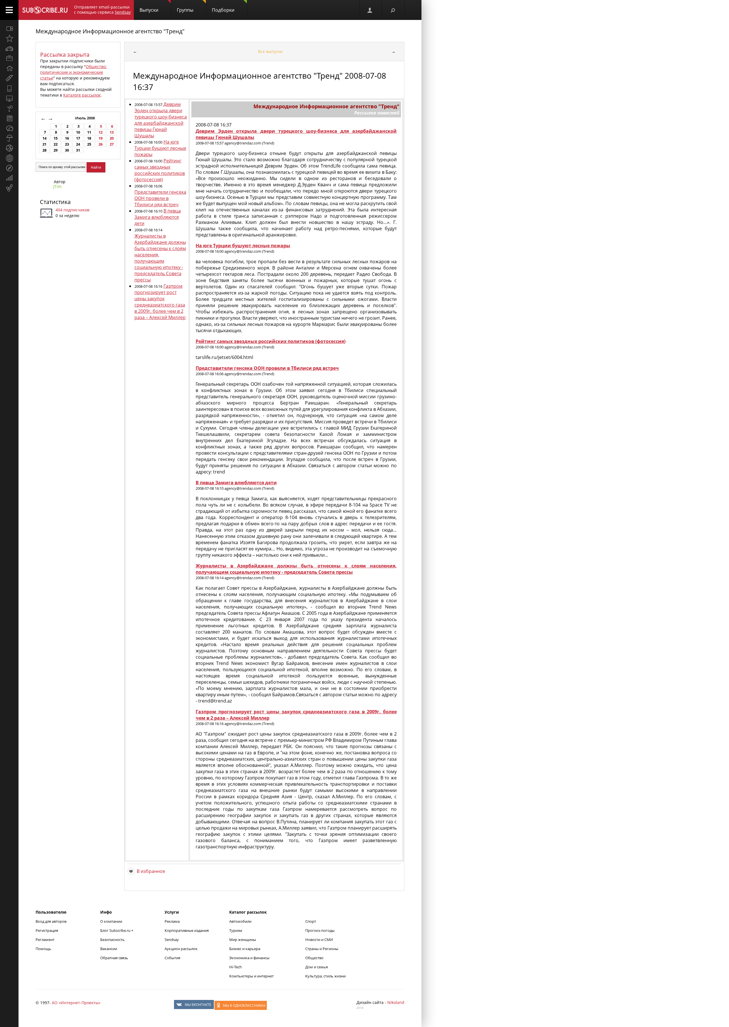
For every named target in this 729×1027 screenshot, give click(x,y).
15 (56, 138)
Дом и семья (316, 966)
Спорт (310, 921)
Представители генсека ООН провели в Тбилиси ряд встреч (160, 198)
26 (101, 144)
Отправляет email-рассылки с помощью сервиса (102, 9)
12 (101, 132)
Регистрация (47, 930)
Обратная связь (114, 957)
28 (44, 150)
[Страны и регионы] (9, 158)
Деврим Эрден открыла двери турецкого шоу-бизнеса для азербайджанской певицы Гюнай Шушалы (160, 120)
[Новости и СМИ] (9, 118)
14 (44, 138)
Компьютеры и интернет (251, 976)
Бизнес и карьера (244, 948)
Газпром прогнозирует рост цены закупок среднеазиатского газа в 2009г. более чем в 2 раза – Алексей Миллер (160, 301)
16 (67, 138)
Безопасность (112, 939)
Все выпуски (270, 51)
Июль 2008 (85, 118)
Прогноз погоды (320, 930)
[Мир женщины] (9, 78)
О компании (111, 921)
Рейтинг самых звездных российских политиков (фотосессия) (159, 170)
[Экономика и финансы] (9, 178)
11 (89, 132)
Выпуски (149, 10)
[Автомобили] (9, 48)
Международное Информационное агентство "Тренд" (110, 31)
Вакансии (108, 948)
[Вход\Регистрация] (370, 10)
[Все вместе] (9, 28)
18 (89, 138)
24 (78, 144)
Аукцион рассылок (181, 948)
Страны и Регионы (321, 948)
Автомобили (240, 921)
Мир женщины (242, 939)
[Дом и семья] (9, 68)
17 (78, 138)
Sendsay (172, 939)
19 (101, 138)
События (172, 957)
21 (44, 144)
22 (56, 144)
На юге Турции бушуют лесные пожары (160, 148)
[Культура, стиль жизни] (9, 108)
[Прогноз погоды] (9, 138)
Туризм (235, 930)
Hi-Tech (235, 966)
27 (112, 144)
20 (112, 138)
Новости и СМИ (319, 939)
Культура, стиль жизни (325, 976)
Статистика (55, 202)
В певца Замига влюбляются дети (157, 217)
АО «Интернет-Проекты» (76, 1002)
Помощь (43, 948)
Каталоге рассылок (82, 95)
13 (112, 132)
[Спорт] (9, 148)
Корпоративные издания (187, 930)
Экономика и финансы (249, 957)
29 (56, 150)
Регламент (45, 939)
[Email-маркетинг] (9, 188)
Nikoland (395, 1002)
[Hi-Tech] (9, 88)
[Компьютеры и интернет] (9, 98)
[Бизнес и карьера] (9, 58)
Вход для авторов (51, 921)
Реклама (172, 921)
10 (78, 132)
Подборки (223, 10)
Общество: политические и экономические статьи (73, 72)
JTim (57, 186)
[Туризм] (9, 168)
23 (67, 144)
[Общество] (9, 128)
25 (89, 144)
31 (78, 150)
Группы (185, 10)
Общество (314, 957)
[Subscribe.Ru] (45, 10)
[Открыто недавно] (9, 38)
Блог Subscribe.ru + (117, 930)
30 (67, 150)
